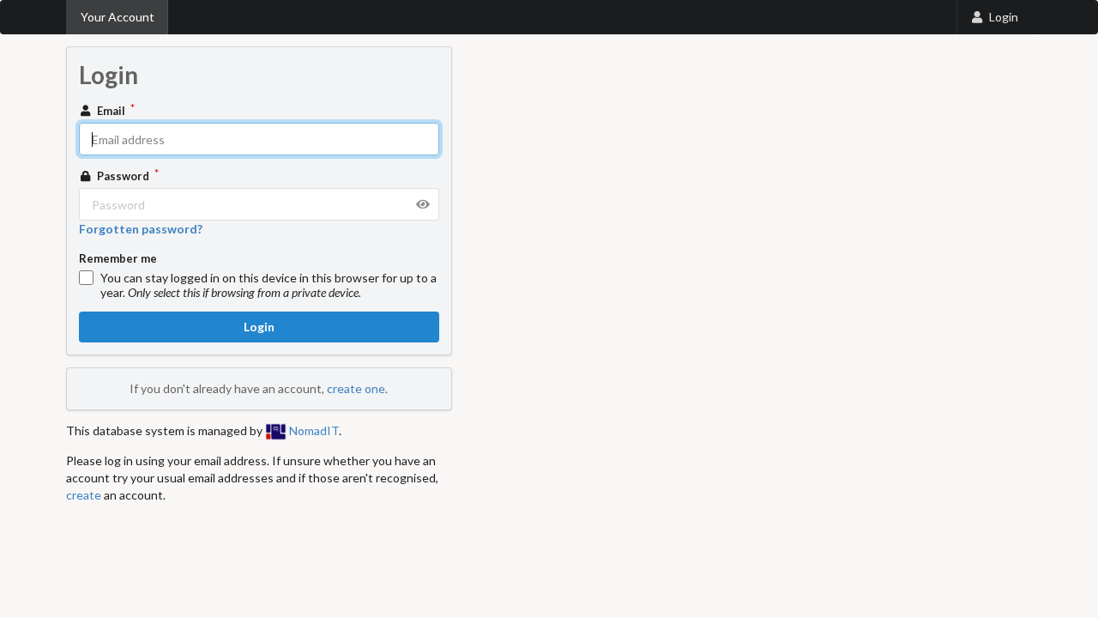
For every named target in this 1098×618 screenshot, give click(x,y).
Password (123, 176)
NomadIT (313, 430)
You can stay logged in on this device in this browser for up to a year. (268, 285)
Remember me (118, 258)
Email (111, 111)
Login (1003, 16)
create (83, 495)
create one (356, 388)
